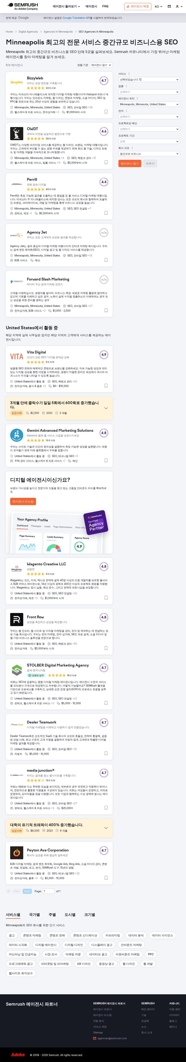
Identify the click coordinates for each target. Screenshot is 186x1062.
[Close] (156, 486)
